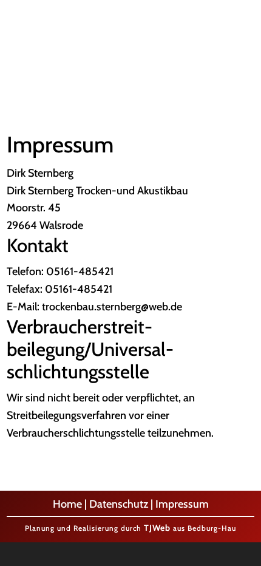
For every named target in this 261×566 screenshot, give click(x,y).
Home (67, 504)
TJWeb (157, 527)
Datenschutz (118, 504)
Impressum (182, 504)
